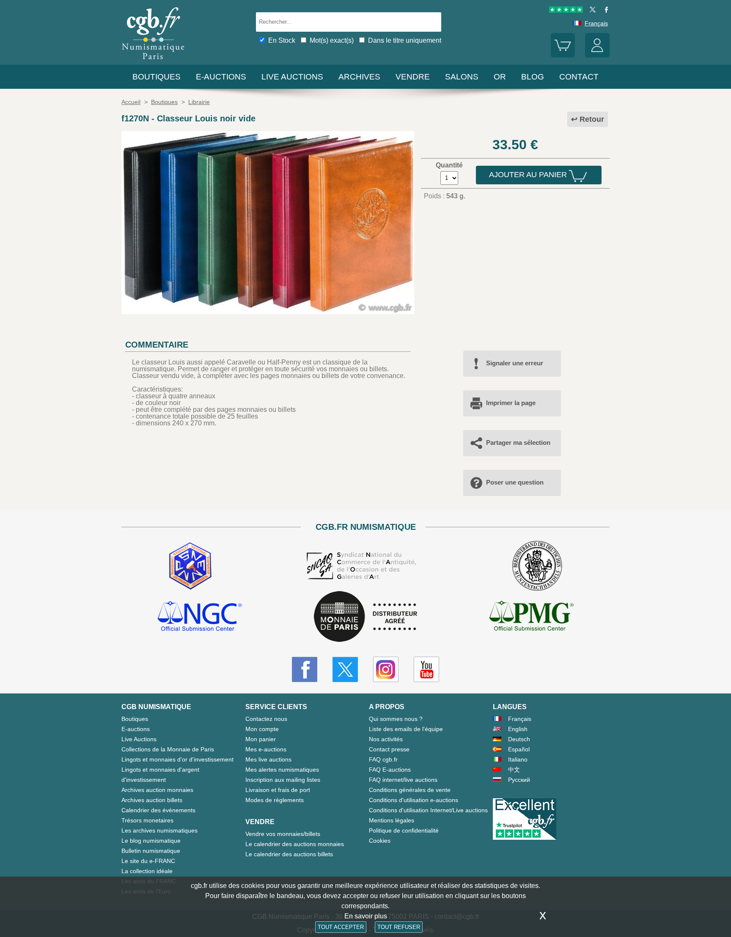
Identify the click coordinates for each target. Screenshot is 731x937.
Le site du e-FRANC (148, 861)
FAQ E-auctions (390, 769)
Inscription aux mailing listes (282, 779)
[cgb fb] (604, 10)
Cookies (379, 840)
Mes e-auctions (265, 749)
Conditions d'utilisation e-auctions (413, 800)
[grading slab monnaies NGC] (199, 617)
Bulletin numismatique (150, 850)
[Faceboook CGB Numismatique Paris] (304, 669)
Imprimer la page (511, 402)
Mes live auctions (268, 759)
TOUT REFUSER (398, 927)
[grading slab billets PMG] (531, 617)
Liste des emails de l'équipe (406, 729)
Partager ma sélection (518, 442)
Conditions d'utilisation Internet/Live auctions (428, 810)
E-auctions (221, 76)
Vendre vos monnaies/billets (282, 833)
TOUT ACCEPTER (341, 927)
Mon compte (262, 729)
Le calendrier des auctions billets (289, 854)
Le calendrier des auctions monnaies (294, 844)
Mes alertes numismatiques (282, 769)
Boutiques (156, 76)
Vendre (413, 76)
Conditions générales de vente (410, 789)
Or (500, 76)
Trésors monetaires (147, 820)
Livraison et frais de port (277, 789)
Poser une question (515, 482)
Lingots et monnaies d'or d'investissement (177, 759)
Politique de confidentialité (404, 830)
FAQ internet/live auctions (403, 779)
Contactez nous (266, 718)
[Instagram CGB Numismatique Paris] (385, 669)
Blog (532, 76)
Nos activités (386, 739)
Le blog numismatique (151, 840)
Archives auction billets (151, 800)
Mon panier (260, 739)
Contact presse (389, 749)
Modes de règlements (274, 800)
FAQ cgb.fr (383, 759)
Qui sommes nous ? (396, 718)
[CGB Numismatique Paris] (153, 61)
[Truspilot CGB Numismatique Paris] (566, 10)
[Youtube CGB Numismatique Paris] (426, 669)
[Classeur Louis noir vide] (267, 311)
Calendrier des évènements (158, 810)
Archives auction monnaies (157, 789)
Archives (359, 76)
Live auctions (292, 76)
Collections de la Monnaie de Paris (167, 749)
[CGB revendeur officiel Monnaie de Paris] (365, 617)
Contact (579, 76)
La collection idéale (147, 871)
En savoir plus (365, 916)
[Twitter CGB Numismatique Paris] (345, 669)
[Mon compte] (597, 55)
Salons (461, 76)
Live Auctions (139, 739)
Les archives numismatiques (159, 830)
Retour (592, 119)
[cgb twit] (591, 10)
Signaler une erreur (514, 363)
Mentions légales (391, 820)
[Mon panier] (563, 55)
